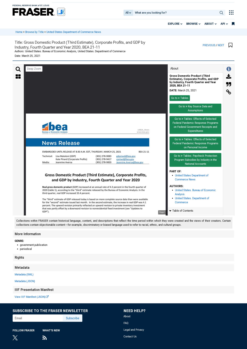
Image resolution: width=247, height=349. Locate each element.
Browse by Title (34, 32)
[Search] (18, 69)
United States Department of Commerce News (73, 32)
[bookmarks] (233, 24)
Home (19, 32)
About (209, 23)
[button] (230, 45)
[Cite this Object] (228, 85)
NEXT (221, 45)
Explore (173, 23)
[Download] (228, 77)
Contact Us (130, 336)
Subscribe (72, 318)
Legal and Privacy (134, 329)
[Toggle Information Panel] (228, 69)
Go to (179, 98)
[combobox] (175, 13)
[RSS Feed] (51, 338)
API (223, 23)
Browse (192, 23)
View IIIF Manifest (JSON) (30, 296)
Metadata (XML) (24, 274)
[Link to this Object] (228, 92)
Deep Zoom (34, 68)
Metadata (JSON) (25, 281)
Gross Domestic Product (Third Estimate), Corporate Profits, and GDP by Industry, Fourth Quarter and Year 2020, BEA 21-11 (194, 80)
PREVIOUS (209, 45)
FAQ (126, 323)
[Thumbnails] (18, 77)
